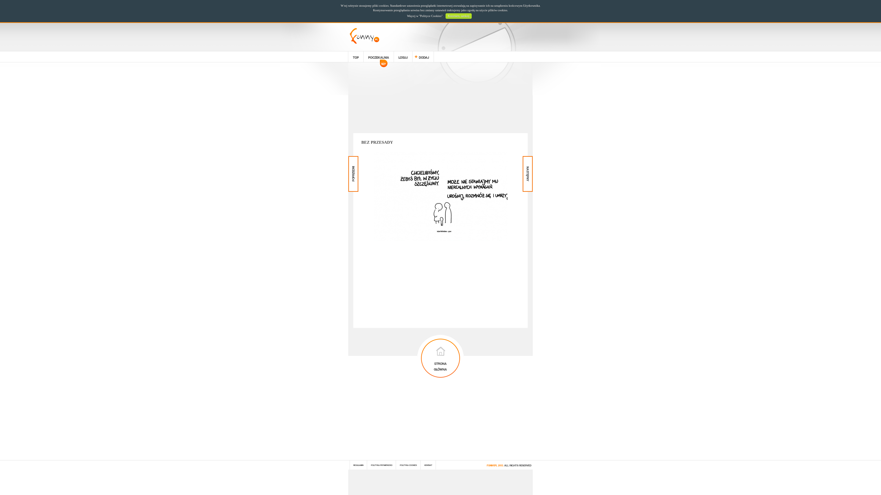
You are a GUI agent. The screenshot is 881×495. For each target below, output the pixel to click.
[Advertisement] (440, 98)
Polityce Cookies (430, 16)
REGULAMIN (358, 465)
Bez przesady (377, 142)
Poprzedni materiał (352, 160)
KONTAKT (428, 465)
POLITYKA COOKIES (408, 465)
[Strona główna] (364, 42)
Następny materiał (527, 160)
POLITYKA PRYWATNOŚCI (381, 465)
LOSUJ (403, 57)
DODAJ (424, 57)
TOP (356, 57)
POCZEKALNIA (378, 58)
